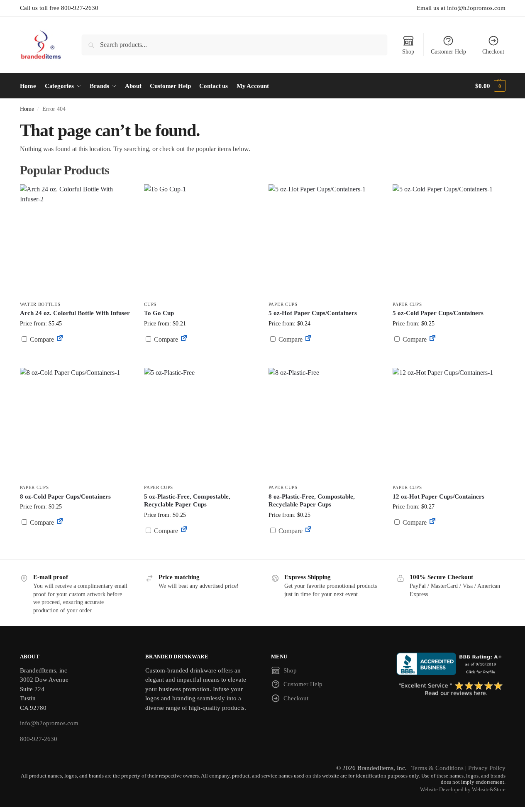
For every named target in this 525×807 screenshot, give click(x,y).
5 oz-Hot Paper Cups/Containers (313, 313)
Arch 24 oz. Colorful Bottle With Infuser (75, 313)
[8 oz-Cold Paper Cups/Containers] (76, 424)
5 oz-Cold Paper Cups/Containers (438, 313)
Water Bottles (40, 304)
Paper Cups (283, 304)
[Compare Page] (60, 339)
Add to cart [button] (324, 355)
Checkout (493, 52)
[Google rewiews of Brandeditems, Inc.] (450, 689)
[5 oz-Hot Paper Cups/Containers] (325, 240)
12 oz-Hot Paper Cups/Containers (438, 496)
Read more (75, 359)
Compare (41, 339)
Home (27, 109)
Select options (200, 359)
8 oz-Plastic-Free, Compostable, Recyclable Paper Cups (312, 500)
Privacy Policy (486, 768)
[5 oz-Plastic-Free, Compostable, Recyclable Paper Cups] (200, 424)
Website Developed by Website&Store (462, 789)
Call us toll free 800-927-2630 (59, 8)
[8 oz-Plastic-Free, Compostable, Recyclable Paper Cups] (325, 424)
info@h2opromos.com (49, 723)
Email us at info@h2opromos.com (461, 8)
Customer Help (448, 52)
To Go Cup (159, 313)
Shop (408, 52)
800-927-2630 (38, 739)
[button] (490, 85)
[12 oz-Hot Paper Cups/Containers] (449, 424)
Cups (150, 304)
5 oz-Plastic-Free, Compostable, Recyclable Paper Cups (187, 500)
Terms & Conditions (437, 768)
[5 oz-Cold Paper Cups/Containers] (449, 240)
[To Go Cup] (200, 240)
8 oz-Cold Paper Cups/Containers (65, 496)
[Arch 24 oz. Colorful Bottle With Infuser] (76, 240)
